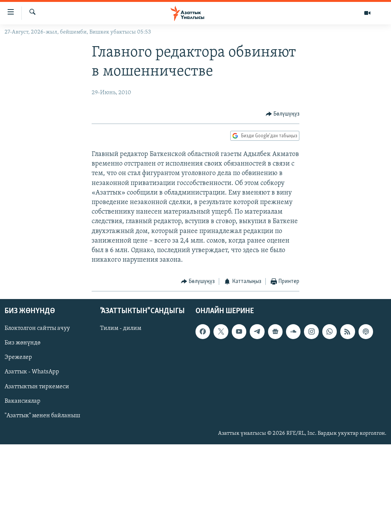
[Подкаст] (366, 331)
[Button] (283, 114)
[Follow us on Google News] (275, 331)
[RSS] (347, 331)
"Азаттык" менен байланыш (42, 415)
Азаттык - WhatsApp (32, 372)
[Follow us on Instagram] (311, 331)
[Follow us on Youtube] (239, 331)
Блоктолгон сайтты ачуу (37, 328)
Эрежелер (18, 357)
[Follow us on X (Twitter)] (220, 331)
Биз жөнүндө (22, 343)
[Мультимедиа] (367, 13)
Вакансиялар (22, 401)
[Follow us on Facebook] (203, 331)
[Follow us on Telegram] (257, 331)
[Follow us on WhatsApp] (329, 331)
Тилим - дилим (120, 328)
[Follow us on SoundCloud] (293, 331)
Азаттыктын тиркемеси (37, 386)
